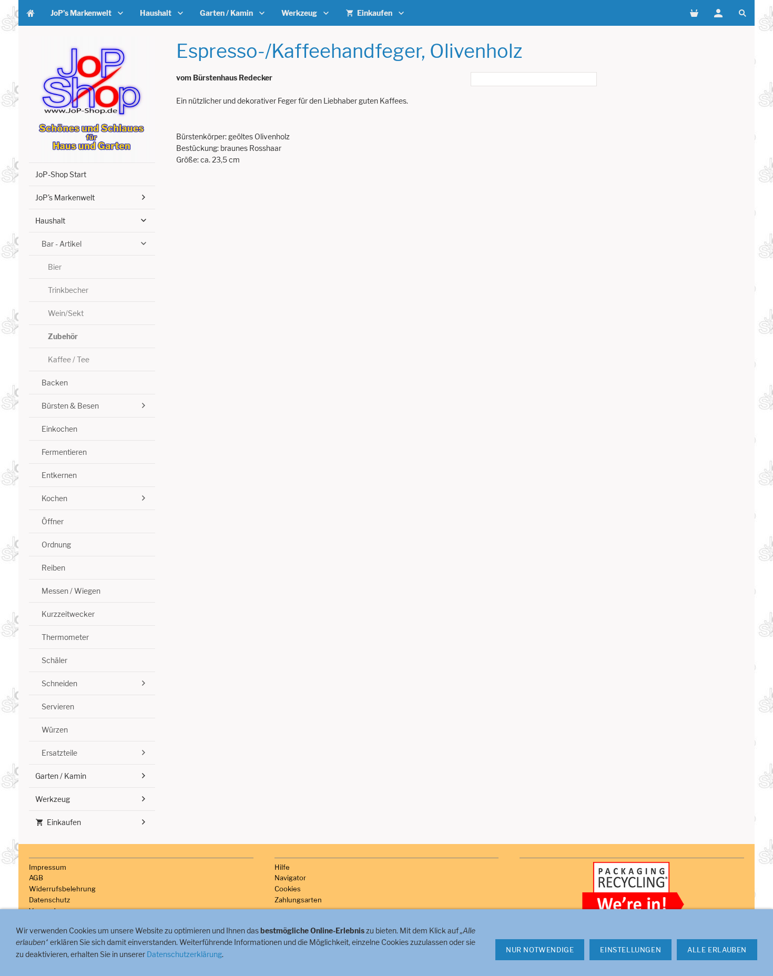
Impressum (47, 867)
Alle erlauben (717, 950)
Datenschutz (49, 900)
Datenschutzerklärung (184, 954)
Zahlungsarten (298, 900)
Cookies (287, 888)
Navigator (290, 877)
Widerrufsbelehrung (62, 888)
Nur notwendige (540, 950)
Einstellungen (630, 950)
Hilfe (282, 867)
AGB (36, 877)
